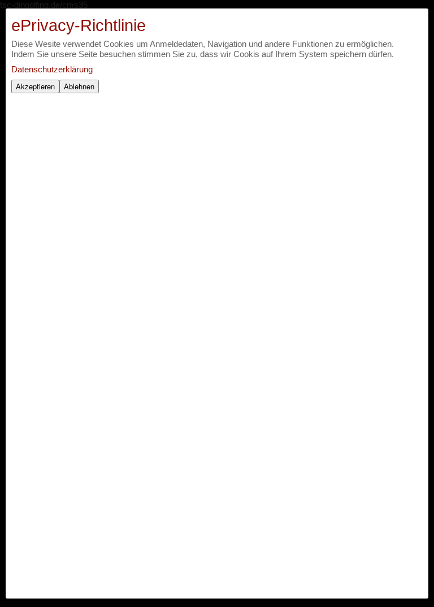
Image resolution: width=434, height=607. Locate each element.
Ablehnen (79, 86)
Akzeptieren (35, 86)
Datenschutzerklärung (52, 69)
